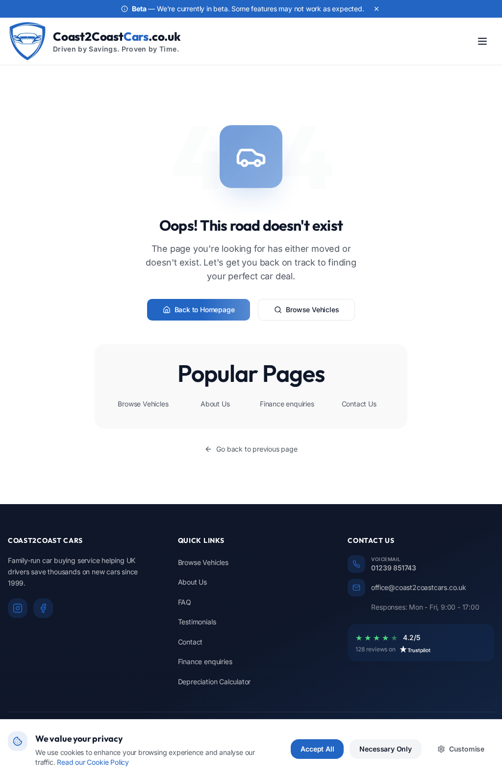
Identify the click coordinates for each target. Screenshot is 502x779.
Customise (466, 749)
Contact (190, 642)
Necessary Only (385, 749)
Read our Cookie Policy (93, 762)
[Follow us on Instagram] (17, 608)
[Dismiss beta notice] (376, 8)
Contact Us (359, 404)
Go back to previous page (256, 449)
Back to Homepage (205, 309)
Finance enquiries (287, 404)
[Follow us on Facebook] (43, 608)
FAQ (184, 602)
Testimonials (197, 622)
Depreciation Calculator (214, 681)
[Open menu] (482, 41)
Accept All (317, 749)
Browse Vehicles (312, 309)
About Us (215, 404)
